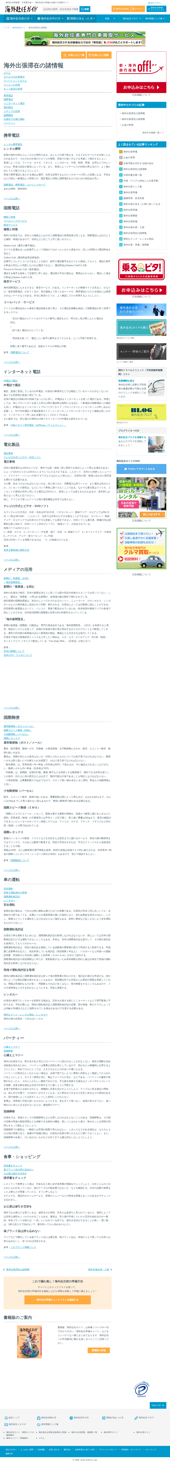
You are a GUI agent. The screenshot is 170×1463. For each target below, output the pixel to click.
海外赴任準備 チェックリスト (158, 8)
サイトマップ (150, 1450)
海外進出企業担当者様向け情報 (53, 1432)
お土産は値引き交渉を (15, 1173)
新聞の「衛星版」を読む (16, 578)
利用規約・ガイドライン (131, 1450)
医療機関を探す (126, 380)
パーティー (9, 123)
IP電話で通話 (10, 380)
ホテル (7, 73)
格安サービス (11, 225)
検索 (86, 9)
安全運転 (8, 888)
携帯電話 (8, 95)
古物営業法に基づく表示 (85, 1450)
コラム (42, 1438)
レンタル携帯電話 (13, 144)
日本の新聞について (14, 651)
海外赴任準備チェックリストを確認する (58, 1299)
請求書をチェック (13, 1165)
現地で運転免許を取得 (15, 892)
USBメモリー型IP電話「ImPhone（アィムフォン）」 (38, 425)
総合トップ (14, 1417)
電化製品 (8, 107)
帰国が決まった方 (115, 1417)
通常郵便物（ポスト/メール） (19, 726)
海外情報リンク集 (49, 1424)
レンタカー (9, 900)
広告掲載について (141, 95)
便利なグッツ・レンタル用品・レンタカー (26, 1014)
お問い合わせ (54, 1450)
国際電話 (8, 99)
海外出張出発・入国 (98, 1269)
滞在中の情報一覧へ (152, 132)
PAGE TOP (156, 1405)
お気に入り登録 (100, 55)
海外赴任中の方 (81, 1417)
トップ (6, 28)
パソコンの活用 (12, 85)
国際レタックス (12, 738)
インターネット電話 (14, 103)
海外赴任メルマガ (17, 1424)
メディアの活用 (12, 111)
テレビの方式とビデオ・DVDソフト (22, 457)
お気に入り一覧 (76, 55)
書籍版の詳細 (99, 1350)
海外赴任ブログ (146, 1417)
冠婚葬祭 (8, 1051)
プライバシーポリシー (108, 1450)
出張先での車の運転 (14, 119)
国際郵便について (20, 860)
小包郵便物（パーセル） (16, 734)
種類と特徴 (9, 217)
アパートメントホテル (15, 81)
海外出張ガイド (18, 28)
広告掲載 (41, 1450)
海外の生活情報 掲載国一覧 (84, 1432)
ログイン (139, 8)
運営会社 (67, 1450)
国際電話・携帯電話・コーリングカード (24, 184)
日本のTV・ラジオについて (18, 655)
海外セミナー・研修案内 (17, 1438)
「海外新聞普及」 (13, 582)
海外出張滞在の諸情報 (17, 1269)
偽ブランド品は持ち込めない (19, 1169)
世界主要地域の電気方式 (16, 550)
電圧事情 (8, 453)
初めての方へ (156, 3)
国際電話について (20, 352)
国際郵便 (8, 115)
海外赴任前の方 (48, 1417)
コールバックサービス (15, 221)
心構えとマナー (12, 1047)
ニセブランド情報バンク (23, 1247)
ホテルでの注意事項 (14, 77)
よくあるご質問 (27, 1450)
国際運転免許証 (12, 896)
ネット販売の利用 (13, 89)
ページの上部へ (12, 198)
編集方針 (9, 1454)
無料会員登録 (122, 8)
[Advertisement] (28, 684)
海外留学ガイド (111, 1432)
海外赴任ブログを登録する (132, 437)
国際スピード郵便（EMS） (18, 730)
